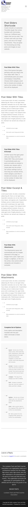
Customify (23, 504)
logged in (12, 456)
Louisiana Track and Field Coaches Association (14, 493)
